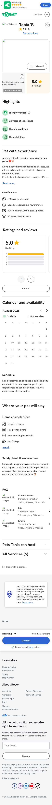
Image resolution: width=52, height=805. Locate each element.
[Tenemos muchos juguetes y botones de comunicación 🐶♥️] (26, 55)
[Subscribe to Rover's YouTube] (31, 786)
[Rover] (9, 14)
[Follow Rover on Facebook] (14, 786)
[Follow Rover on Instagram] (20, 786)
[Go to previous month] (41, 310)
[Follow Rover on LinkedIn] (26, 786)
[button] (1, 5)
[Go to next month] (47, 310)
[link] (26, 499)
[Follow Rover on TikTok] (37, 786)
